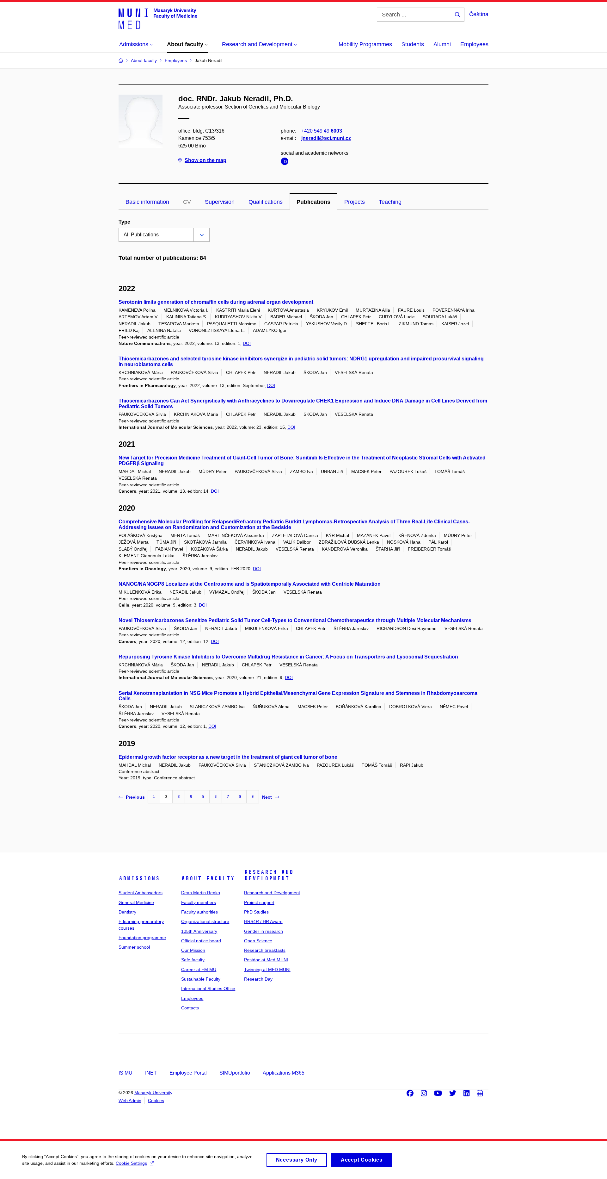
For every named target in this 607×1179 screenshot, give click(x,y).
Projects (354, 202)
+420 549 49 (321, 131)
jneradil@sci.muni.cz (326, 138)
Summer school (134, 947)
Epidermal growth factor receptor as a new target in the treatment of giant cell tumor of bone (228, 757)
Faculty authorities (199, 911)
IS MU (125, 1073)
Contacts (190, 1007)
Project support (259, 902)
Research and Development (268, 875)
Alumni (442, 44)
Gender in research (263, 931)
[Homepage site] (158, 18)
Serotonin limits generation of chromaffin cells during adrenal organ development (216, 302)
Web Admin (130, 1100)
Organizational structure (205, 921)
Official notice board (201, 940)
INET (151, 1073)
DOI (247, 343)
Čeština (478, 14)
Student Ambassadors (140, 892)
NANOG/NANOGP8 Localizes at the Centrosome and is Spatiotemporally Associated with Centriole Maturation (250, 584)
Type (124, 222)
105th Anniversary (199, 931)
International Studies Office (208, 988)
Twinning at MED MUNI (267, 969)
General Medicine (136, 902)
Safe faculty (193, 959)
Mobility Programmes (365, 44)
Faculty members (198, 902)
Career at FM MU (198, 969)
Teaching (390, 202)
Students (413, 44)
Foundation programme (142, 937)
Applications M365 (283, 1073)
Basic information (147, 202)
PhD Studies (256, 911)
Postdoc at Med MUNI (266, 959)
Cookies (156, 1100)
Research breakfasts (264, 950)
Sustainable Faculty (200, 979)
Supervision (220, 202)
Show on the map (205, 160)
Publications (313, 202)
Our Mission (193, 950)
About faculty (208, 878)
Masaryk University (153, 1092)
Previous (135, 797)
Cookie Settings (131, 1163)
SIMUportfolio (234, 1073)
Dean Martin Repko (200, 892)
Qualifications (265, 202)
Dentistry (127, 911)
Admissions (139, 878)
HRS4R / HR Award (263, 921)
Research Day (258, 979)
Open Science (258, 940)
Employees (474, 44)
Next (267, 797)
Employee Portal (188, 1073)
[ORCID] (286, 162)
